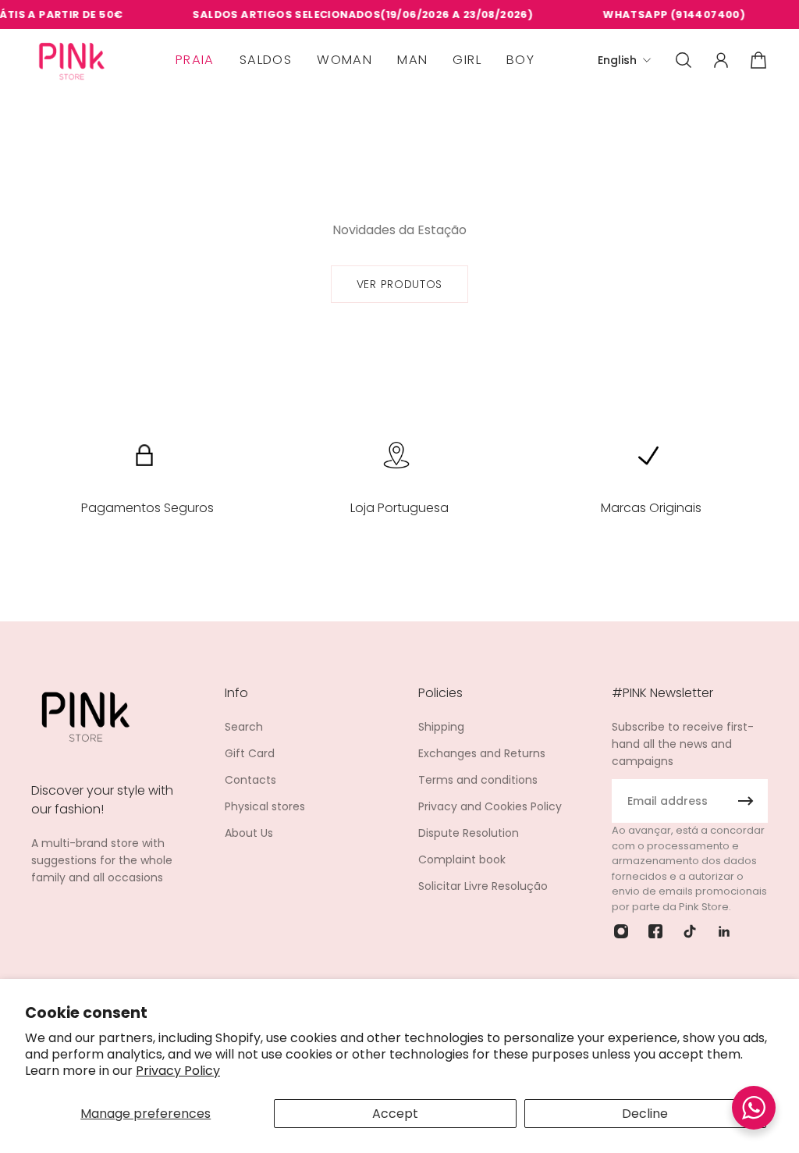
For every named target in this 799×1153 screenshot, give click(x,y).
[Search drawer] (683, 60)
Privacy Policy (178, 1071)
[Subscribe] (746, 801)
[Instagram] (621, 931)
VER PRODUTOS (399, 284)
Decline (645, 1114)
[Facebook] (655, 931)
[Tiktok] (690, 931)
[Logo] (71, 60)
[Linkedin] (724, 931)
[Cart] (758, 60)
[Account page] (721, 60)
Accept (395, 1114)
